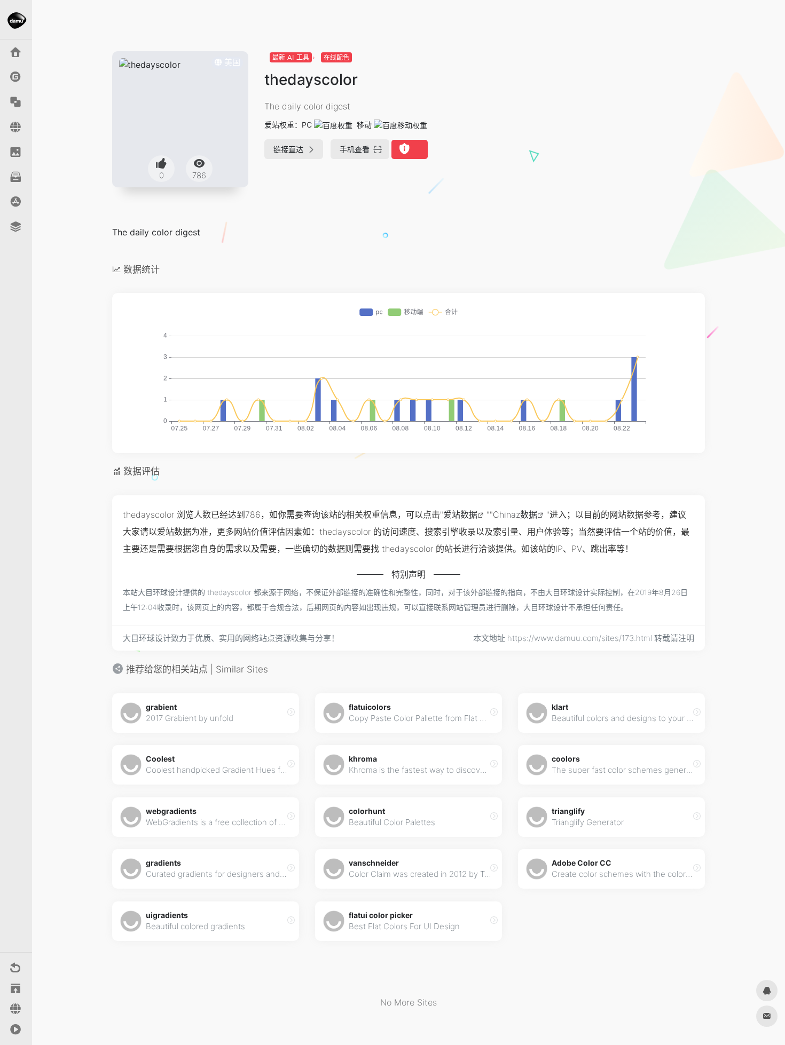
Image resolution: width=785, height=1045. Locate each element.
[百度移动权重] (400, 124)
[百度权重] (333, 124)
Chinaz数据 (515, 514)
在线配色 (336, 57)
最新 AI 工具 (290, 57)
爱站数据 (460, 514)
